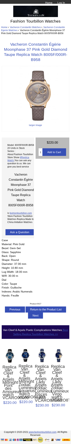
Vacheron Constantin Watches (25, 27)
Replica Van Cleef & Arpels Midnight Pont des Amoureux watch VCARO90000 (8, 382)
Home (48, 2)
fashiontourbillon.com (21, 213)
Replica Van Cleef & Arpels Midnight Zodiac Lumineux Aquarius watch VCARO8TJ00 (24, 382)
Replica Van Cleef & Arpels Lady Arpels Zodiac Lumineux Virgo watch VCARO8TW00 (57, 383)
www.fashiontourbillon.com (42, 432)
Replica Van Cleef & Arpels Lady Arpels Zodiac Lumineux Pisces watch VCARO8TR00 (41, 383)
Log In (61, 2)
